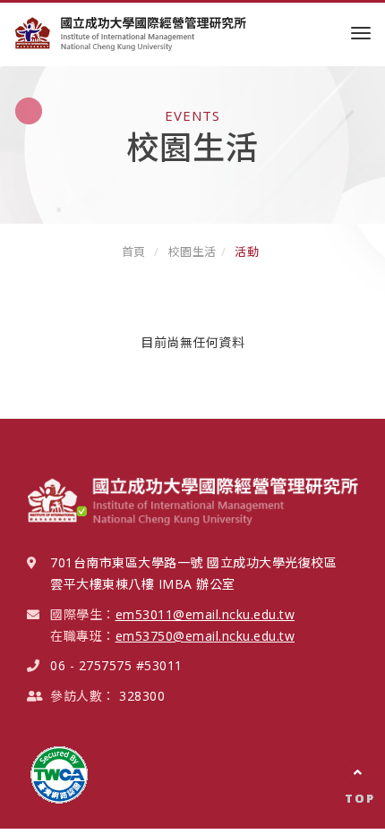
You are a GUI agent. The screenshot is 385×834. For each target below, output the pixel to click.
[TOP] (358, 772)
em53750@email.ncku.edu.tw (205, 635)
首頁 (134, 251)
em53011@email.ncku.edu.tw (205, 614)
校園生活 (192, 251)
